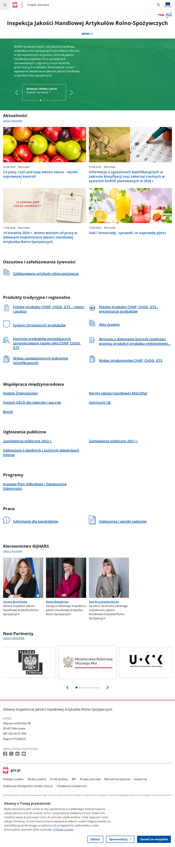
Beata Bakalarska (57, 602)
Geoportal (140, 779)
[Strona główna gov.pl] (15, 5)
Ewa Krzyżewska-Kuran (104, 602)
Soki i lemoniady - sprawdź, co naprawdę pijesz (127, 233)
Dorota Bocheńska (15, 602)
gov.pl (15, 770)
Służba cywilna (37, 779)
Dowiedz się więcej (41, 90)
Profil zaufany (59, 779)
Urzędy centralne (38, 5)
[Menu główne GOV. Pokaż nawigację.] (5, 5)
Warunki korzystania (117, 779)
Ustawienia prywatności (72, 786)
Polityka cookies (13, 779)
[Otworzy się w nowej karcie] (5, 754)
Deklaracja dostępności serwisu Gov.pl (28, 786)
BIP (74, 779)
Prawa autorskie (90, 779)
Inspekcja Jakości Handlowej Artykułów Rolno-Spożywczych (87, 23)
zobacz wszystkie (12, 120)
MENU (86, 34)
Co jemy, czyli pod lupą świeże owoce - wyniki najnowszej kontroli (40, 174)
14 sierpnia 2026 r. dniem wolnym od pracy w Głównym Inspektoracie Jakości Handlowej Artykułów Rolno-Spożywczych (40, 237)
